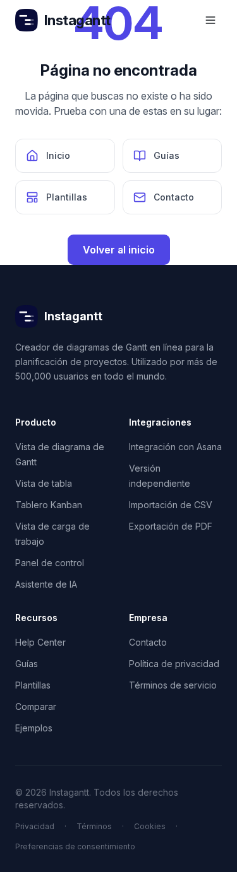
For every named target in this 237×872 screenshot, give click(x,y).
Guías (26, 663)
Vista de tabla (43, 483)
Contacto (148, 642)
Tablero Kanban (48, 504)
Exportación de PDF (170, 526)
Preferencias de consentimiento (75, 846)
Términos (94, 826)
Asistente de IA (46, 584)
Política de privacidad (174, 663)
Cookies (150, 826)
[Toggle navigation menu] (210, 20)
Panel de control (49, 562)
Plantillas (33, 685)
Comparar (35, 706)
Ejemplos (33, 728)
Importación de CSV (170, 504)
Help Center (40, 642)
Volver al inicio (119, 249)
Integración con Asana (175, 446)
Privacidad (34, 826)
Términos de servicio (173, 685)
